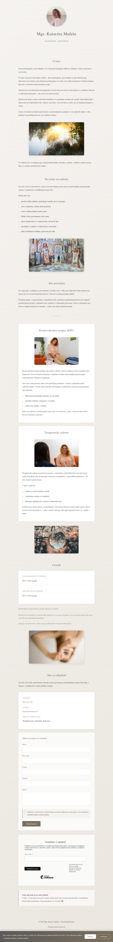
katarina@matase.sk (30, 711)
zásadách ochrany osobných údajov (38, 814)
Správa (24, 789)
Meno (24, 744)
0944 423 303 (28, 702)
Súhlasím (90, 936)
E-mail (24, 767)
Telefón (24, 778)
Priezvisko (25, 756)
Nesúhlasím (103, 936)
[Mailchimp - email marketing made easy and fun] (47, 879)
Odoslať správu (31, 824)
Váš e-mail (28, 854)
